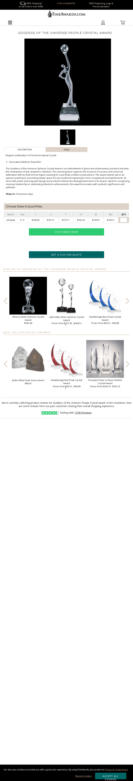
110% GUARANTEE (66, 3)
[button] (10, 22)
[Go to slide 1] (65, 325)
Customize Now (66, 232)
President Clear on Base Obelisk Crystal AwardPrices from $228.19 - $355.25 (105, 383)
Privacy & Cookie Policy (116, 769)
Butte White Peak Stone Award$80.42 (28, 382)
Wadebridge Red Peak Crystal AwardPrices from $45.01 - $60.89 (66, 383)
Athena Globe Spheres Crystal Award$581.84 (28, 320)
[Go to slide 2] (73, 325)
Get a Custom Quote (66, 254)
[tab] (25, 149)
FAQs (66, 149)
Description (25, 149)
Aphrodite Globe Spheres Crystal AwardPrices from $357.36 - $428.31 (66, 320)
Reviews (83, 412)
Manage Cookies (83, 776)
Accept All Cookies (111, 776)
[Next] (127, 301)
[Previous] (5, 301)
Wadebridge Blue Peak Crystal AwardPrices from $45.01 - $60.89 (105, 320)
